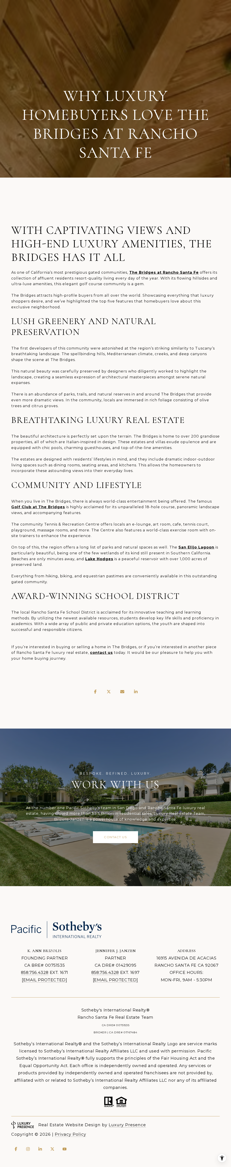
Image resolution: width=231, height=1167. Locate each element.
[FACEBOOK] (15, 1148)
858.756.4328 (35, 972)
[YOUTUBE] (64, 1148)
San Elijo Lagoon (196, 547)
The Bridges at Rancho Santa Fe (164, 272)
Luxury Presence (127, 1124)
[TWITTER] (52, 1148)
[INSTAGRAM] (27, 1148)
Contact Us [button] (115, 837)
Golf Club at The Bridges (38, 507)
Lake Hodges (99, 559)
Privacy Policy (70, 1134)
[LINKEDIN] (40, 1148)
